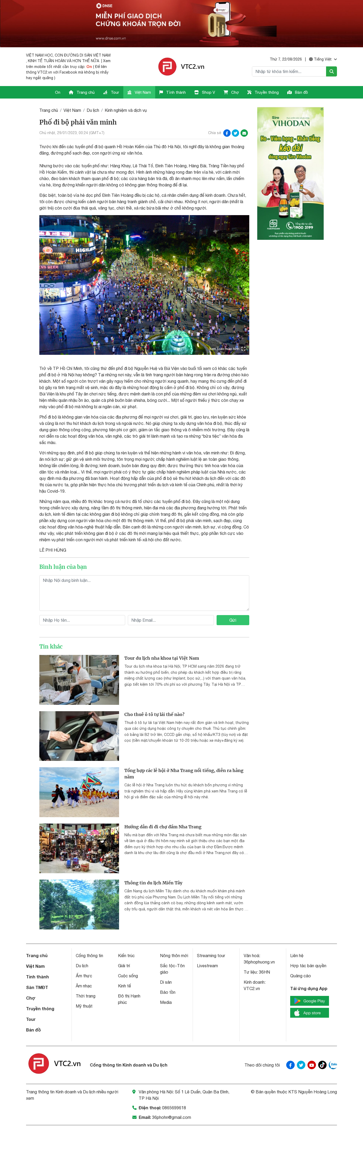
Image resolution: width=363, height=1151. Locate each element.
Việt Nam (142, 92)
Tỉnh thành (175, 92)
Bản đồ (301, 92)
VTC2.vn (252, 988)
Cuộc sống (128, 975)
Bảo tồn (167, 992)
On (89, 66)
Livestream (207, 965)
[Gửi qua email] (244, 133)
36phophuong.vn (259, 962)
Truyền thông (266, 92)
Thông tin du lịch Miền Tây (153, 882)
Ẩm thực (84, 975)
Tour (114, 92)
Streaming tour (211, 955)
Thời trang (85, 996)
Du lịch (93, 110)
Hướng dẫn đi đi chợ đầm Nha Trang (162, 826)
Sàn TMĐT (37, 987)
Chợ (234, 92)
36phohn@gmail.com (171, 1117)
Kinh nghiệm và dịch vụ (126, 110)
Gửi (232, 620)
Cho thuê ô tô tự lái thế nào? (154, 714)
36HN (264, 972)
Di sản (166, 982)
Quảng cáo (300, 975)
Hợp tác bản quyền (308, 965)
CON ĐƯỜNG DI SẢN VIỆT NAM (83, 55)
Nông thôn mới (174, 955)
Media (166, 1002)
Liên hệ (296, 955)
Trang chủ (85, 92)
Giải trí (124, 965)
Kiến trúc (126, 955)
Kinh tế (124, 985)
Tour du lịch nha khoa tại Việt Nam (161, 658)
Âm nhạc (84, 985)
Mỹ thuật (84, 1006)
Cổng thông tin (89, 955)
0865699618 (174, 1107)
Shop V (208, 92)
